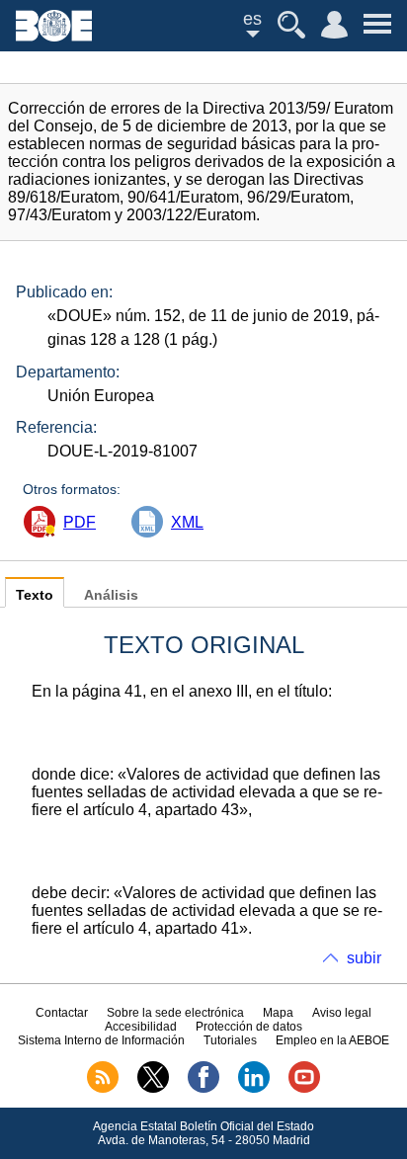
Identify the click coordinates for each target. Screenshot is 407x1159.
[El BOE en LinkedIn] (254, 1089)
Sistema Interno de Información (101, 1040)
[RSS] (103, 1089)
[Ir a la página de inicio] (54, 36)
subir (364, 958)
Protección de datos (249, 1027)
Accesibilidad (141, 1027)
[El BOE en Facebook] (203, 1089)
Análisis (111, 595)
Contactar (62, 1013)
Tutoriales (230, 1040)
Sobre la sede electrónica (175, 1013)
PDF (79, 522)
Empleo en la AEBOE (332, 1040)
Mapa (278, 1013)
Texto (34, 595)
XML (187, 522)
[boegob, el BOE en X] (153, 1089)
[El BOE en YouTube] (304, 1089)
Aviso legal (341, 1013)
